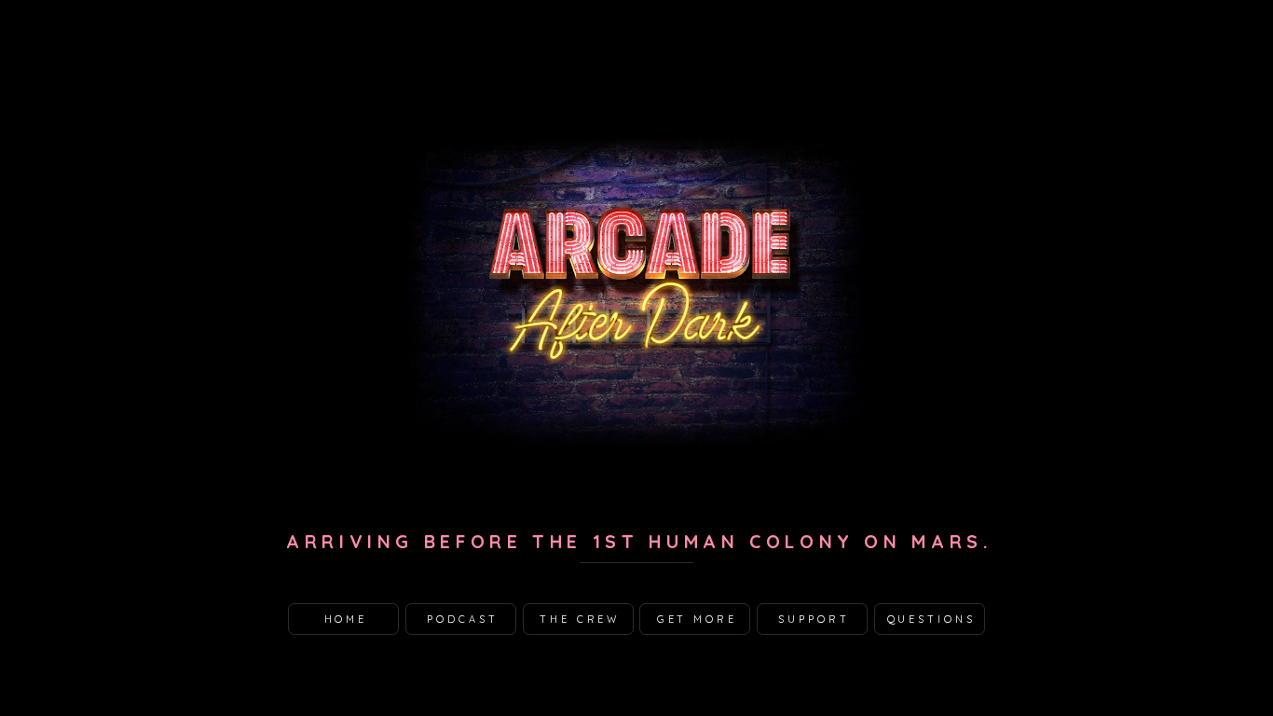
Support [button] (813, 619)
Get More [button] (697, 619)
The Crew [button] (580, 619)
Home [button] (346, 619)
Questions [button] (931, 619)
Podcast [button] (462, 619)
